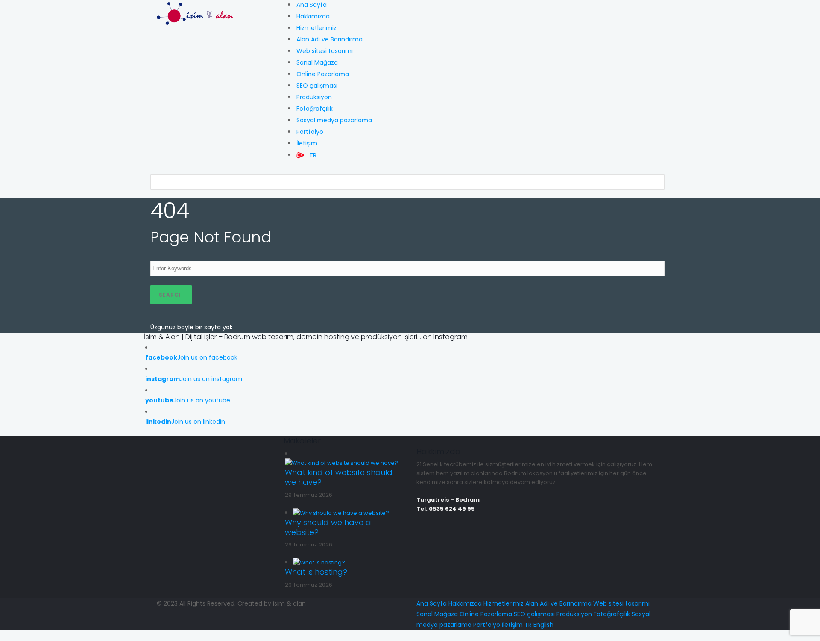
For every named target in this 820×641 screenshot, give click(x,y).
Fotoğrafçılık (314, 108)
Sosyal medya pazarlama (334, 120)
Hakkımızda (313, 16)
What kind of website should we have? (338, 477)
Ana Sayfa (311, 4)
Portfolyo (309, 131)
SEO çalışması (316, 85)
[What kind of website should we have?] (341, 462)
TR (528, 624)
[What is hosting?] (319, 562)
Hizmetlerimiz (316, 28)
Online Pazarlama (322, 74)
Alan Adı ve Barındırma (329, 39)
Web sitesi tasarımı (324, 51)
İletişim (306, 143)
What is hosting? (316, 572)
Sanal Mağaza (317, 62)
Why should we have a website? (328, 527)
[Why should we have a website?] (341, 512)
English (543, 624)
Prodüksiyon (314, 97)
